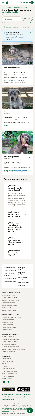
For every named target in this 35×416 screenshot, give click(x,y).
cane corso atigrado (10, 278)
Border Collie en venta (9, 305)
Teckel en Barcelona (8, 337)
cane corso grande (24, 282)
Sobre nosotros (7, 359)
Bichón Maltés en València (10, 341)
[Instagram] (8, 382)
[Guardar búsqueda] (30, 410)
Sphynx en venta (7, 322)
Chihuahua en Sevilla (9, 344)
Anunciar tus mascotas (9, 371)
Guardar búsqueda (12, 27)
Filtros (29, 19)
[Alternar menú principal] (3, 2)
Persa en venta (7, 329)
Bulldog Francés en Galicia (10, 346)
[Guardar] (29, 68)
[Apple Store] (24, 389)
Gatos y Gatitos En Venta (10, 315)
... (22, 7)
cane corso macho (10, 270)
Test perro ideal (7, 378)
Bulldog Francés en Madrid (10, 339)
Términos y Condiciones (8, 408)
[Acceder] (32, 2)
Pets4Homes (9, 394)
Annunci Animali (19, 397)
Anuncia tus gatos (8, 376)
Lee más (29, 23)
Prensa (4, 366)
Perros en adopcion (8, 351)
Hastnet (18, 394)
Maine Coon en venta (9, 327)
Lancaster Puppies (8, 399)
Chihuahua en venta (8, 295)
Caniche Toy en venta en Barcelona (13, 349)
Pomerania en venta (8, 302)
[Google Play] (8, 389)
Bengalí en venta (7, 324)
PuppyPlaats (27, 394)
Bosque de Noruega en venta (11, 317)
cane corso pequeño (21, 268)
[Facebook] (4, 382)
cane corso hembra (10, 267)
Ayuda (4, 363)
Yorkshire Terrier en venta (10, 300)
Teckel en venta (7, 307)
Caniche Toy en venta (9, 310)
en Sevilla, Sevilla (10, 12)
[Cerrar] (30, 32)
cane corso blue (23, 285)
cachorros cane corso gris (23, 278)
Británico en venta (8, 319)
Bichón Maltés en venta (10, 297)
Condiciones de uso (8, 368)
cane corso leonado (10, 282)
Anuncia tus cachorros (9, 373)
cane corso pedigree (21, 273)
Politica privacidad (8, 361)
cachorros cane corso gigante (9, 274)
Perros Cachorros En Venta (11, 293)
